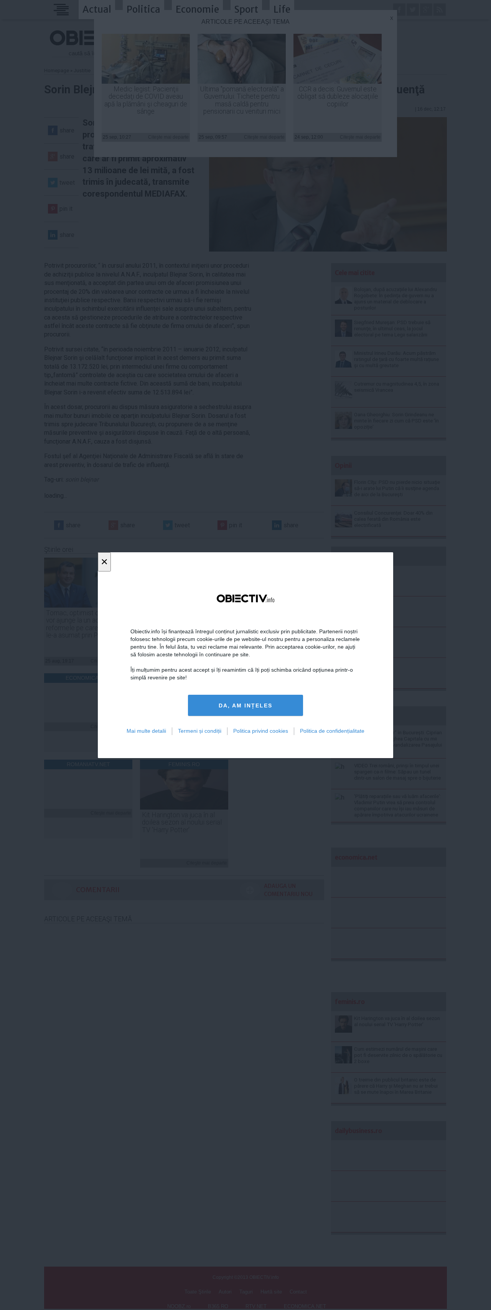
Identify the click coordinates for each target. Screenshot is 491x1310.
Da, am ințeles (245, 705)
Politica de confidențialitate (332, 731)
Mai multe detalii (146, 731)
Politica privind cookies (260, 731)
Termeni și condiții (199, 731)
